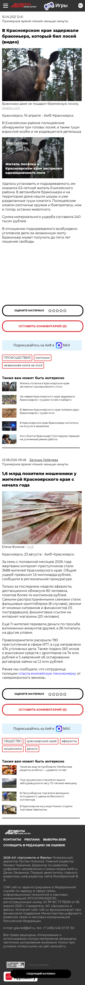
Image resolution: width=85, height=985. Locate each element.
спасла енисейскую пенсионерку (47, 673)
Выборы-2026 (54, 839)
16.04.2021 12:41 (12, 17)
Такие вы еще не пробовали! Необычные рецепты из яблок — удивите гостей (46, 768)
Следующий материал (40, 973)
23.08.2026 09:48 (14, 460)
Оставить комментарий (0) (43, 326)
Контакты (12, 839)
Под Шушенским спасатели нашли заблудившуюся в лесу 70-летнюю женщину (48, 781)
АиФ (30, 547)
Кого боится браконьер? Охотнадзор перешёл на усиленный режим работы (50, 437)
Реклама (32, 839)
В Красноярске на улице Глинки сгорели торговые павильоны (46, 808)
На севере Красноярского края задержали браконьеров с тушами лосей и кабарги (47, 398)
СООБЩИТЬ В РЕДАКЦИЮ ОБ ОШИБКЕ (34, 845)
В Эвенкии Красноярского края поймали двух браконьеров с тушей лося (49, 411)
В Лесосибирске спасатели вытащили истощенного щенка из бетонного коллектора (44, 796)
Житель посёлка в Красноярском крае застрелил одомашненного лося (44, 385)
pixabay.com (11, 108)
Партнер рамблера (39, 965)
